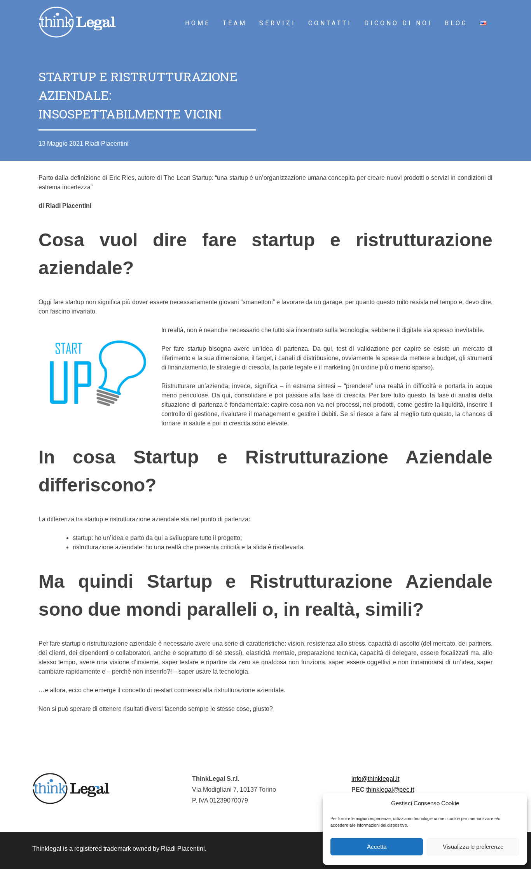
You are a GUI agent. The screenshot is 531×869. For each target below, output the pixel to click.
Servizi (277, 23)
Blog (456, 23)
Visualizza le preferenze (473, 846)
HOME (197, 23)
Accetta (376, 846)
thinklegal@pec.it (390, 789)
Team (235, 23)
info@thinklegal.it (375, 778)
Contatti (330, 23)
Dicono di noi (398, 23)
